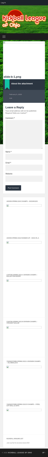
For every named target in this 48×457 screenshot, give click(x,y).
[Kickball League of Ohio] (24, 19)
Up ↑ (44, 453)
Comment (10, 118)
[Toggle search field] (44, 36)
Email (8, 163)
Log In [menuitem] (3, 3)
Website (8, 174)
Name (8, 152)
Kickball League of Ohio (20, 453)
